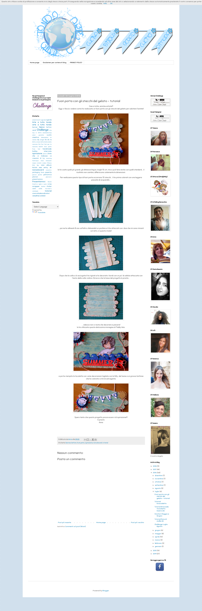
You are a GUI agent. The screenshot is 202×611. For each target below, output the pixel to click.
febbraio (158, 543)
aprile (157, 537)
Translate (41, 212)
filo (39, 144)
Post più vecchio (137, 522)
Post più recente (64, 522)
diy (38, 140)
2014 (155, 554)
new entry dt (45, 167)
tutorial (105, 443)
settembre (159, 485)
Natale (34, 167)
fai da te (48, 140)
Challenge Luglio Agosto (161, 525)
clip (50, 130)
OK (111, 3)
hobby (34, 151)
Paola (42, 172)
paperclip (48, 172)
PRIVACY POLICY (76, 62)
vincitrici (36, 195)
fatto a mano (36, 142)
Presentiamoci (38, 181)
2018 (155, 466)
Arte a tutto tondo (42, 122)
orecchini (49, 170)
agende (49, 120)
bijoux (42, 127)
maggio (158, 534)
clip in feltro (36, 133)
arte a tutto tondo (42, 124)
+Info (105, 3)
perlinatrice (47, 175)
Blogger (106, 591)
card (34, 130)
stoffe (40, 188)
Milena (49, 163)
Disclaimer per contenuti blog (54, 62)
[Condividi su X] (90, 439)
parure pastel (37, 175)
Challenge (43, 130)
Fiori (42, 144)
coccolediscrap (47, 133)
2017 (155, 469)
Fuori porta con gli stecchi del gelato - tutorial (162, 496)
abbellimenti (36, 120)
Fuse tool (36, 149)
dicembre (159, 475)
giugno (158, 530)
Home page (34, 62)
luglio (157, 491)
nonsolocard (97, 443)
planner (35, 177)
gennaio (158, 546)
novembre (159, 479)
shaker (43, 186)
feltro (42, 142)
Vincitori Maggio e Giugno (162, 515)
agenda (43, 120)
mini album (46, 165)
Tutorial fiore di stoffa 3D (161, 520)
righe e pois (42, 184)
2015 (155, 551)
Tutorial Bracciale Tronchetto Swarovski (162, 509)
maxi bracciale (46, 161)
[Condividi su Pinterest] (95, 439)
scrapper (36, 186)
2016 (155, 473)
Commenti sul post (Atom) (75, 526)
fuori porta (80, 443)
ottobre (158, 482)
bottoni (74, 443)
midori (44, 163)
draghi (42, 140)
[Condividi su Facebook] (93, 439)
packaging (36, 172)
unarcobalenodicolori (41, 193)
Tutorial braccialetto (161, 502)
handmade (47, 149)
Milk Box (35, 165)
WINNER (42, 196)
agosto (158, 488)
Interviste (48, 151)
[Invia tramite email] (85, 439)
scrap (50, 184)
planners (49, 177)
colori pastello (38, 135)
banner (68, 443)
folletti (41, 146)
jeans (44, 154)
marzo (158, 540)
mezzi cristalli (36, 163)
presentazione (37, 179)
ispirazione (89, 443)
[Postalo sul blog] (87, 439)
